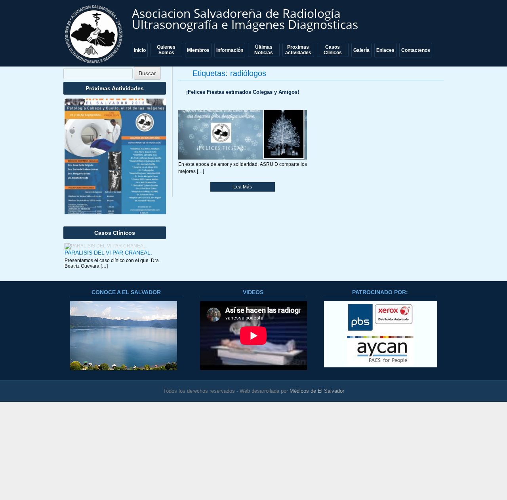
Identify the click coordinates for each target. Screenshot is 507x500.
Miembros (198, 50)
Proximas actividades (298, 49)
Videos (253, 292)
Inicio (140, 50)
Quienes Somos (166, 49)
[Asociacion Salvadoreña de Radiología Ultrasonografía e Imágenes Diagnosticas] (94, 34)
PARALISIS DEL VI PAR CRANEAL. (108, 252)
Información (229, 50)
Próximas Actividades (115, 88)
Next (152, 164)
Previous (78, 164)
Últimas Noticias (263, 49)
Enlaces (385, 50)
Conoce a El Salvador (126, 292)
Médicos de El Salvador (317, 391)
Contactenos (415, 50)
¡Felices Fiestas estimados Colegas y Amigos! (242, 92)
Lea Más (242, 187)
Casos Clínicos (114, 233)
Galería (361, 50)
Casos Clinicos (333, 49)
